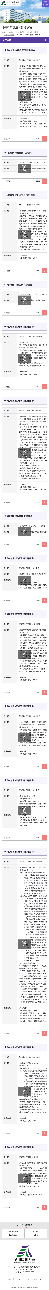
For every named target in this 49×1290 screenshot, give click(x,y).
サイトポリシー (19, 1279)
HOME (4, 32)
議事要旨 (23, 139)
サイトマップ (7, 1279)
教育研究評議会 (9, 35)
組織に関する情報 (32, 32)
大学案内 (12, 32)
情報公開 (21, 32)
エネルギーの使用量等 (24, 1226)
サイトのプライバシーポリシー (36, 1279)
